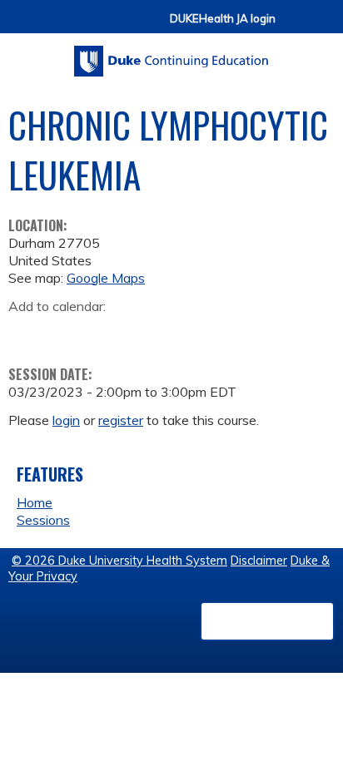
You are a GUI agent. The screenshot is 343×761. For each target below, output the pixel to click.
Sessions (43, 519)
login (66, 420)
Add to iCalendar (100, 331)
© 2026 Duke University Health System (119, 560)
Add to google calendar (25, 332)
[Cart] (294, 26)
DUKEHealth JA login (223, 18)
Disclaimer (259, 560)
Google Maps (106, 277)
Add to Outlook (140, 332)
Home (34, 502)
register (120, 420)
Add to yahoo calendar (63, 332)
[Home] (171, 55)
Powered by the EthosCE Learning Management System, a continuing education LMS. (267, 621)
